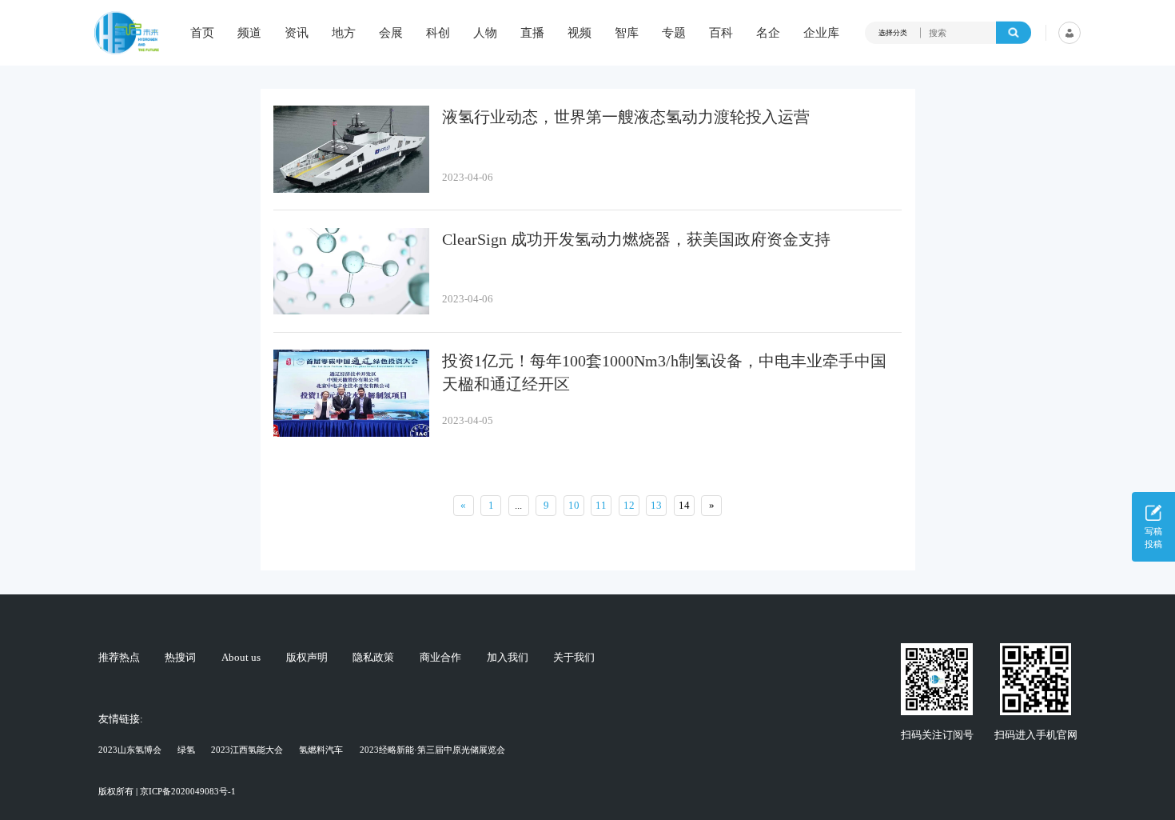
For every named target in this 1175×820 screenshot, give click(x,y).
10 (574, 505)
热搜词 (180, 657)
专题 (674, 33)
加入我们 (507, 657)
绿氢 (186, 749)
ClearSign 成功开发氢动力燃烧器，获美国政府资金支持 (636, 239)
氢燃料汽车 (321, 749)
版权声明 (307, 657)
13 (656, 505)
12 (629, 505)
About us (241, 657)
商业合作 (440, 657)
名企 (768, 33)
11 (601, 505)
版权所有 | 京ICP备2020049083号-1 (167, 791)
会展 (391, 33)
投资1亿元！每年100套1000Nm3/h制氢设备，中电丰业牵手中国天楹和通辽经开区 (664, 373)
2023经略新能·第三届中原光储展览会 (432, 749)
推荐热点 (119, 657)
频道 (249, 33)
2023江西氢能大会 (247, 749)
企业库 (821, 33)
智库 (627, 33)
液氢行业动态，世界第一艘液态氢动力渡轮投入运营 (626, 117)
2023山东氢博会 (129, 749)
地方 (344, 33)
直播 (532, 33)
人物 (485, 33)
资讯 (297, 33)
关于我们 (574, 657)
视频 (579, 33)
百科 (721, 33)
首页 (202, 33)
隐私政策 (373, 657)
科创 (438, 33)
